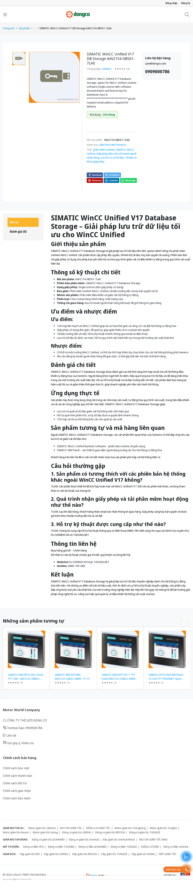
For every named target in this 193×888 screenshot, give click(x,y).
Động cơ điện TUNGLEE (124, 846)
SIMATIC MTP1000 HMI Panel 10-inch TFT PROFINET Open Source (166, 678)
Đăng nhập (171, 3)
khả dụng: (95, 114)
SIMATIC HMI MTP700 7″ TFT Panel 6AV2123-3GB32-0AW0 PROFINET (119, 678)
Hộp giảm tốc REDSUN (84, 854)
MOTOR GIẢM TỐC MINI (153, 839)
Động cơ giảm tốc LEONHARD (48, 839)
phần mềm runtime (104, 149)
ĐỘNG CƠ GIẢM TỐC (98, 828)
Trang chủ (9, 28)
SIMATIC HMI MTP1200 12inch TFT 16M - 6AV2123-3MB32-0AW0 (25, 678)
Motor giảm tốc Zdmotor (42, 828)
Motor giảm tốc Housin (16, 832)
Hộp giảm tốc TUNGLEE (114, 854)
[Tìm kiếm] (187, 14)
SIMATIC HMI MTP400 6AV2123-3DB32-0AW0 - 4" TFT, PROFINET (73, 678)
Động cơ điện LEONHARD (92, 846)
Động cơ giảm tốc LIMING (76, 832)
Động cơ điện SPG (33, 846)
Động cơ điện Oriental (175, 846)
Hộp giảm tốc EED (30, 854)
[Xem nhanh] (45, 632)
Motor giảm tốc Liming (45, 832)
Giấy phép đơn (104, 153)
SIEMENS (106, 69)
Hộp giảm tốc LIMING (56, 854)
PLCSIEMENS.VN (78, 562)
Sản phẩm (24, 28)
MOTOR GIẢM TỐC (71, 828)
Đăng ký (185, 3)
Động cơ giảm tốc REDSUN (110, 832)
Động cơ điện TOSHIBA (61, 846)
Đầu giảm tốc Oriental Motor (119, 839)
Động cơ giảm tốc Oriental (84, 839)
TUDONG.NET (101, 562)
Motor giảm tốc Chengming (130, 828)
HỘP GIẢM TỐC (168, 854)
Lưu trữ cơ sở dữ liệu (112, 157)
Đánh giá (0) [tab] (18, 231)
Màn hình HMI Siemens (113, 144)
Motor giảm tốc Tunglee (163, 828)
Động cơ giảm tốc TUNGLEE (144, 832)
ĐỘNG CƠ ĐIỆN (150, 846)
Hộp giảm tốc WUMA (143, 854)
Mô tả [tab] (14, 222)
